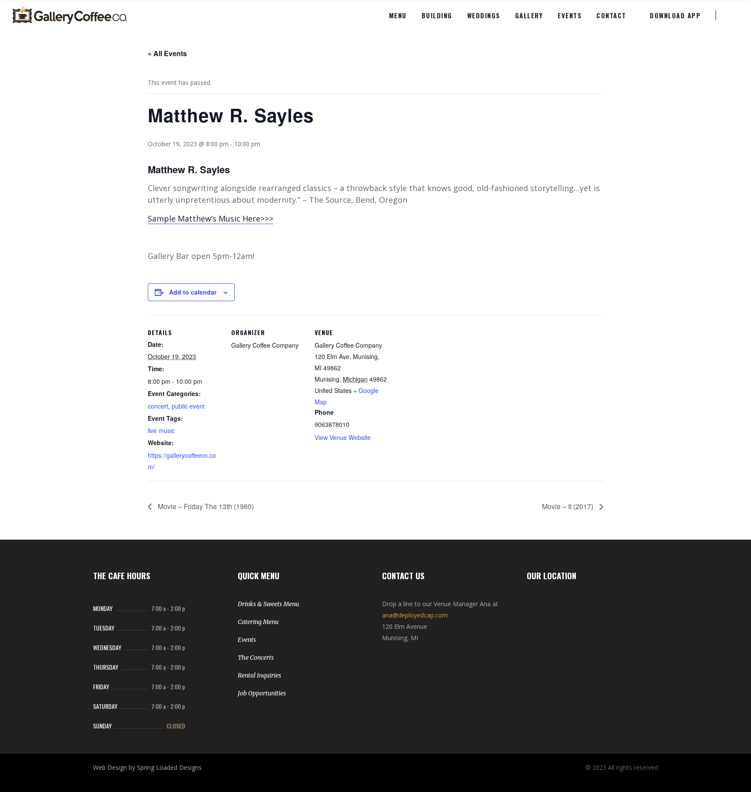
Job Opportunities (262, 693)
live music (161, 430)
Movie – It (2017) (568, 506)
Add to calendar (192, 292)
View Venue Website (343, 437)
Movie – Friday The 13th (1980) (205, 506)
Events (247, 640)
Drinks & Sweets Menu (268, 604)
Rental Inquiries (259, 675)
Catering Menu (258, 622)
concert (158, 406)
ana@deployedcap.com (415, 615)
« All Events (167, 53)
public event (188, 406)
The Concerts (256, 657)
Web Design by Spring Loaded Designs (147, 767)
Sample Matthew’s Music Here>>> (210, 218)
